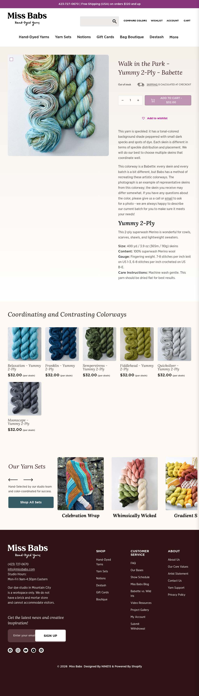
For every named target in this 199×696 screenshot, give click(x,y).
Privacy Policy (176, 594)
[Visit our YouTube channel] (25, 650)
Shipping (152, 84)
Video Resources (141, 603)
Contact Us (175, 580)
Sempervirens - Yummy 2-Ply (95, 367)
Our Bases (137, 570)
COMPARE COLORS (135, 20)
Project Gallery (140, 610)
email (169, 198)
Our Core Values (178, 566)
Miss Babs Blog (140, 584)
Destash (101, 585)
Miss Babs (75, 666)
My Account (138, 617)
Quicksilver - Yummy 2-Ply (168, 367)
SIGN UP (50, 635)
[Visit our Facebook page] (10, 650)
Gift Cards (102, 592)
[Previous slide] (13, 479)
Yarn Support (176, 587)
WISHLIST (157, 20)
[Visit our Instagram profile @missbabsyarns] (18, 650)
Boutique (101, 599)
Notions (101, 578)
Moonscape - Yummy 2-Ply (18, 422)
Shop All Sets (31, 502)
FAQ (133, 563)
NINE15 (106, 666)
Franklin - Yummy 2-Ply (60, 367)
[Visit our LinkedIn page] (33, 650)
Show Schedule (140, 577)
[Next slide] (28, 479)
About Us (174, 559)
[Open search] (99, 21)
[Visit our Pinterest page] (41, 650)
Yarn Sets (102, 571)
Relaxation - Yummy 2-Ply (24, 367)
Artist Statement (178, 573)
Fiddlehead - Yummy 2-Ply (137, 367)
